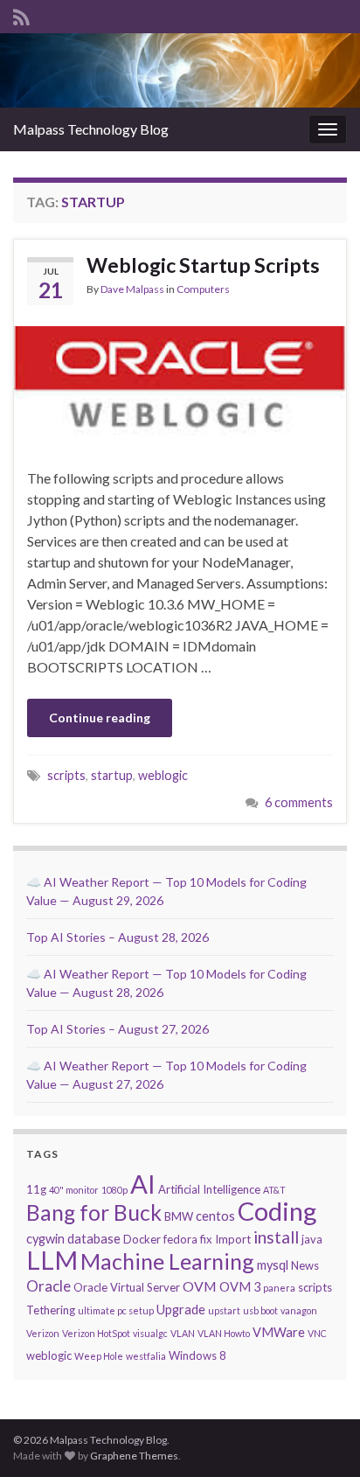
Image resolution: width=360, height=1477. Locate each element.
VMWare (279, 1332)
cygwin (45, 1238)
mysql (272, 1265)
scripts (66, 775)
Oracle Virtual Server (126, 1287)
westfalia (146, 1356)
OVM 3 (239, 1286)
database (94, 1238)
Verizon (42, 1333)
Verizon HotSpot (96, 1333)
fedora (180, 1239)
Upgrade (180, 1309)
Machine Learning (167, 1261)
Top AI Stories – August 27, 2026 (117, 1028)
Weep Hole (98, 1356)
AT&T (274, 1189)
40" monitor (74, 1189)
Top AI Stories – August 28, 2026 (117, 937)
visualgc (150, 1333)
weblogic (163, 775)
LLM (52, 1259)
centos (215, 1216)
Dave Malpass (132, 289)
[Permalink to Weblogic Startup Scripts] (180, 384)
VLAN (182, 1333)
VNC (317, 1333)
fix (206, 1239)
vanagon (298, 1310)
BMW (178, 1216)
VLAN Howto (223, 1333)
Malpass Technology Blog (91, 129)
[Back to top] (321, 1438)
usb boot (260, 1310)
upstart (224, 1310)
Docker (142, 1239)
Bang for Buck (94, 1212)
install (276, 1237)
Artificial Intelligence (209, 1189)
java (311, 1239)
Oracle (48, 1286)
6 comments (299, 802)
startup (112, 775)
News (305, 1265)
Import (233, 1239)
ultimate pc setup (116, 1310)
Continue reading (99, 717)
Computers (203, 289)
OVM (200, 1286)
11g (36, 1189)
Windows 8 (197, 1355)
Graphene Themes (134, 1455)
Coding (277, 1210)
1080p (114, 1189)
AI (143, 1183)
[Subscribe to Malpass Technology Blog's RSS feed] (21, 14)
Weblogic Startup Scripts (203, 265)
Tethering (50, 1310)
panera (279, 1287)
